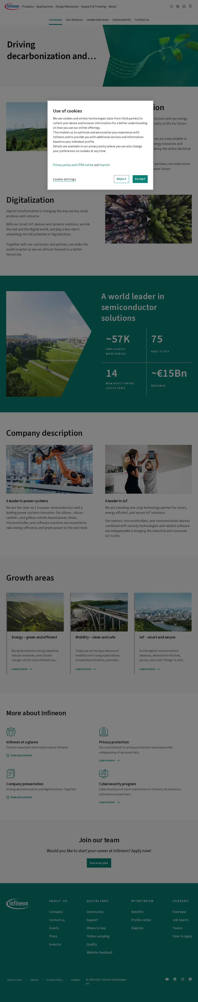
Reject (121, 179)
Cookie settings (64, 179)
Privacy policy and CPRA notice (73, 165)
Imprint (104, 165)
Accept (140, 179)
